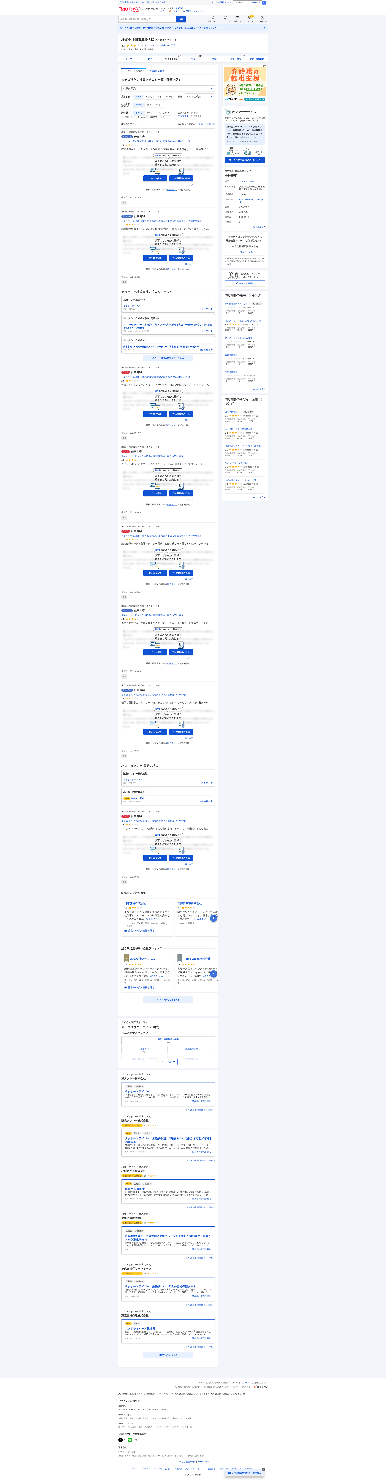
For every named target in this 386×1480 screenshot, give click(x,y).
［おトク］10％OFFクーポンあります (188, 11)
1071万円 (251, 347)
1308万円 (251, 313)
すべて (138, 96)
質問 (214, 59)
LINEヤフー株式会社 (126, 1452)
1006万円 (251, 364)
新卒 (149, 105)
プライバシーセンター (162, 1469)
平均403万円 (169, 45)
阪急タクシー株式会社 (135, 1120)
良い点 (150, 112)
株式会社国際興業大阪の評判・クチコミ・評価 (140, 132)
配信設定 (164, 1410)
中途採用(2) (183, 116)
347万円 (251, 438)
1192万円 (251, 330)
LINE (135, 1440)
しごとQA (226, 21)
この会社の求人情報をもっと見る (199, 1110)
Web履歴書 (153, 1410)
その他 (169, 96)
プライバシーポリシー (141, 1469)
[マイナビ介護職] (245, 102)
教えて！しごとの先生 (127, 1427)
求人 (150, 59)
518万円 (251, 455)
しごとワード (176, 1427)
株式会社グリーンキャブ (136, 1268)
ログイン (164, 11)
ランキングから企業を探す (160, 1418)
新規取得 (179, 8)
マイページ (262, 21)
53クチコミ (153, 45)
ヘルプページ (245, 1383)
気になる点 (163, 112)
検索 (264, 3)
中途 (158, 105)
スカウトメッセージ (126, 1410)
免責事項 (211, 1469)
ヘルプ (228, 2)
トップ (129, 59)
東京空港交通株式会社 (135, 1315)
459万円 (251, 489)
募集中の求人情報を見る (141, 930)
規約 (178, 1469)
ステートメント (195, 1469)
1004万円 (251, 381)
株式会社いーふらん (142, 958)
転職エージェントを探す (183, 1418)
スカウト (249, 21)
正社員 (148, 96)
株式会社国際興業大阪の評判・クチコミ (191, 1394)
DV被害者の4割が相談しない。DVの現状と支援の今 (143, 2)
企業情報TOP (149, 1394)
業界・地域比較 (257, 59)
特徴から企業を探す (138, 1418)
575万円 (251, 472)
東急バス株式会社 (132, 1218)
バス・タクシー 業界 (129, 49)
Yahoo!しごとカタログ (131, 1394)
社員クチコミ (173, 58)
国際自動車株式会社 (189, 903)
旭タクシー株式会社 (133, 1078)
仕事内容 (139, 136)
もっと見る (258, 226)
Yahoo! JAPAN (217, 2)
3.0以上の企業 (147, 49)
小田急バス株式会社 (133, 1171)
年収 (197, 58)
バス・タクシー (246, 181)
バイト (158, 96)
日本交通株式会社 (135, 903)
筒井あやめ (256, 2)
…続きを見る (151, 919)
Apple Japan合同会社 (197, 958)
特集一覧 (237, 21)
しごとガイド (163, 1427)
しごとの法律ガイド (147, 1427)
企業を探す (212, 21)
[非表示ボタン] (263, 1469)
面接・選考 (237, 58)
